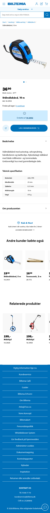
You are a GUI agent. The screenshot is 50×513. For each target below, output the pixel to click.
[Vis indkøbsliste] (41, 4)
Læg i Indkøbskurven (27, 128)
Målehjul (8, 339)
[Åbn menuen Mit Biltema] (36, 4)
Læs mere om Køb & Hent (23, 230)
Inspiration (25, 471)
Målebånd (31, 22)
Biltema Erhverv (25, 393)
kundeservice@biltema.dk (25, 496)
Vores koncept (25, 413)
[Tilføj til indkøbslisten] (5, 128)
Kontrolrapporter (25, 458)
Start (4, 22)
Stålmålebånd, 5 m (12, 276)
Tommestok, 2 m (33, 276)
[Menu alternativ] (4, 4)
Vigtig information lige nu (25, 367)
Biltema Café (25, 380)
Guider (25, 387)
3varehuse (20, 106)
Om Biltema (25, 400)
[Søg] (47, 15)
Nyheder (25, 465)
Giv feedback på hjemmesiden (25, 439)
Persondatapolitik (25, 426)
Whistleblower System (25, 432)
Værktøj (11, 22)
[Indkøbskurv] (46, 4)
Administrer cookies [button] (25, 445)
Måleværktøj (20, 22)
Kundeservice (25, 374)
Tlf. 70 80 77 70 (25, 492)
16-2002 (29, 118)
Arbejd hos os (25, 406)
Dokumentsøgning (25, 452)
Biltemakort (25, 419)
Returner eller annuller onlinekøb (25, 478)
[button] (25, 9)
